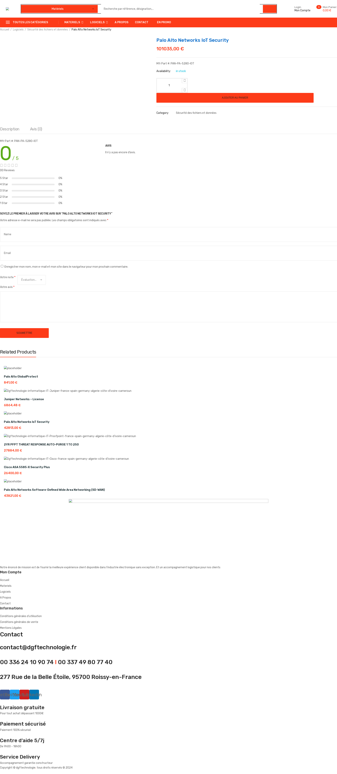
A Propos (121, 22)
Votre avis (7, 287)
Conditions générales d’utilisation (21, 616)
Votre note (7, 277)
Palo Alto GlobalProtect (21, 376)
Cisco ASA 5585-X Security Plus (27, 467)
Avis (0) (36, 129)
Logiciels (97, 22)
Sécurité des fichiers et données (47, 29)
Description (9, 129)
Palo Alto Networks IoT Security (27, 422)
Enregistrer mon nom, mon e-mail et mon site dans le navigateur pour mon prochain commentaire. (66, 266)
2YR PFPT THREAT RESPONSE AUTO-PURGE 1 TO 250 (41, 444)
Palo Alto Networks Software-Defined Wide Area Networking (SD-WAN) (54, 490)
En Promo (164, 22)
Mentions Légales (11, 628)
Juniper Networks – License (24, 399)
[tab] (9, 130)
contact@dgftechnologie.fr (38, 647)
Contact (141, 22)
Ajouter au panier (235, 97)
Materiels (72, 22)
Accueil (4, 29)
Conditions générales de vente (19, 622)
